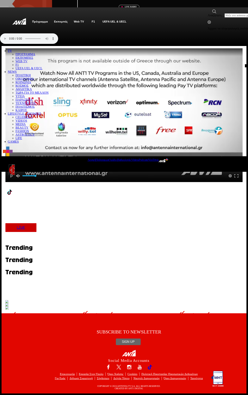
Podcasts (143, 159)
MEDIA (21, 124)
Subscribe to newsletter (129, 331)
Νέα (150, 159)
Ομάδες (113, 159)
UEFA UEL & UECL (29, 68)
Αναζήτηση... (216, 15)
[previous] (10, 169)
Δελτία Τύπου (121, 378)
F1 (17, 64)
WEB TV (22, 61)
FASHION (22, 131)
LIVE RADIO (130, 7)
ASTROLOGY (25, 134)
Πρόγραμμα (102, 159)
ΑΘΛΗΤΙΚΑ (24, 89)
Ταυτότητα (196, 378)
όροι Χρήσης (115, 374)
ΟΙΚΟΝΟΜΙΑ (25, 78)
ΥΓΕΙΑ (20, 96)
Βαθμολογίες (124, 159)
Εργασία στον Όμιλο (91, 374)
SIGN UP (128, 341)
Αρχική (92, 159)
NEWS (12, 71)
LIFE (19, 138)
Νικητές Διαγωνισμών (146, 378)
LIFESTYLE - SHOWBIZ (24, 113)
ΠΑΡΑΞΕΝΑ (24, 99)
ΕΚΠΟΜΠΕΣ (24, 57)
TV (10, 50)
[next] (13, 169)
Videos (135, 159)
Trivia (155, 159)
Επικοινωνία (67, 374)
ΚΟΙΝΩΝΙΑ (23, 82)
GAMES (13, 141)
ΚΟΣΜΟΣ (22, 85)
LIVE (21, 227)
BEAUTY (22, 127)
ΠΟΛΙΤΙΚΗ (23, 75)
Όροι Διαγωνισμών (175, 378)
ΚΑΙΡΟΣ (21, 110)
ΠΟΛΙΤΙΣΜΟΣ (25, 106)
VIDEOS (21, 120)
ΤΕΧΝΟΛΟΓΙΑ (26, 103)
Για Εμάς (60, 378)
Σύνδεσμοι (103, 378)
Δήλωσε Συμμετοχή (81, 378)
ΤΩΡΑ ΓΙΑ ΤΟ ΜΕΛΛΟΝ (32, 92)
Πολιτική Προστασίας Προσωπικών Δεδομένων (169, 374)
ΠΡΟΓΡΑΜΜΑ (25, 54)
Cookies (132, 374)
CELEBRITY (24, 117)
